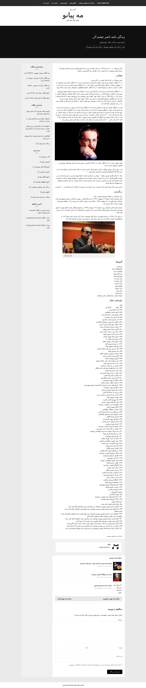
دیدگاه (119, 620)
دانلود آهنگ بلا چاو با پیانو (42, 98)
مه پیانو (73, 15)
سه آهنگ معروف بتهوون (42, 73)
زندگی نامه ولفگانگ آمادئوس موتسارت (101, 574)
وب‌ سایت (119, 656)
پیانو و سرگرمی (45, 172)
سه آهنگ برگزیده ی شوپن (41, 85)
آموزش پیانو (63, 3)
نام (86, 648)
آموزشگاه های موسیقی (42, 167)
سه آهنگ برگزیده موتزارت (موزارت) (38, 78)
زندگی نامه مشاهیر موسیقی (86, 3)
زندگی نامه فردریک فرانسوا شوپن (103, 585)
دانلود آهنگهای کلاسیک (103, 3)
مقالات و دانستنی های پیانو (41, 197)
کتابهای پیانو (73, 3)
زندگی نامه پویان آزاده (43, 143)
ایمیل (120, 648)
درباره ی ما (55, 3)
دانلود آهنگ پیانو (45, 177)
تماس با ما (46, 3)
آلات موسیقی (45, 157)
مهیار (101, 42)
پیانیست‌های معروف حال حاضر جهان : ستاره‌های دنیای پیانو (96, 563)
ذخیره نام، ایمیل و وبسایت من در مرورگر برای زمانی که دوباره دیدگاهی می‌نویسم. (95, 665)
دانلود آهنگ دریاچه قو (43, 93)
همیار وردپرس (65, 685)
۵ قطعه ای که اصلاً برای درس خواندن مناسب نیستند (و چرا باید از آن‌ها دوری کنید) (38, 128)
